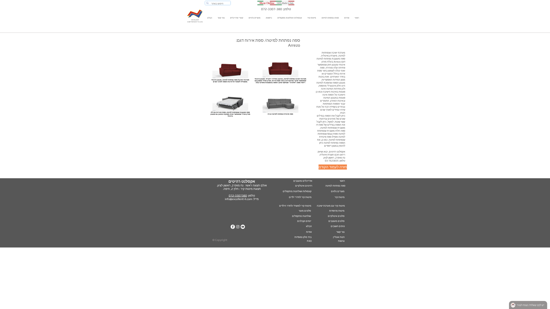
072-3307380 (238, 195)
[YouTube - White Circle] (243, 227)
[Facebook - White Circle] (233, 227)
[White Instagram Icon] (238, 227)
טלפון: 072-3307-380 (276, 9)
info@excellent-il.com (238, 199)
